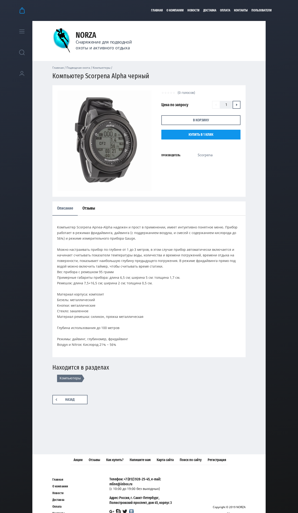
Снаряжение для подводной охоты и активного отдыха (104, 45)
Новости (193, 10)
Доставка (209, 10)
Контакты (241, 10)
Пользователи (261, 10)
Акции (78, 460)
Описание (65, 208)
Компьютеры (101, 68)
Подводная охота (78, 68)
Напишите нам (140, 460)
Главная (157, 10)
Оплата (225, 10)
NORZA (86, 35)
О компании (175, 10)
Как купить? (115, 460)
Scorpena (205, 155)
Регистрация (217, 460)
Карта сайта (165, 460)
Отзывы (94, 460)
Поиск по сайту (191, 460)
